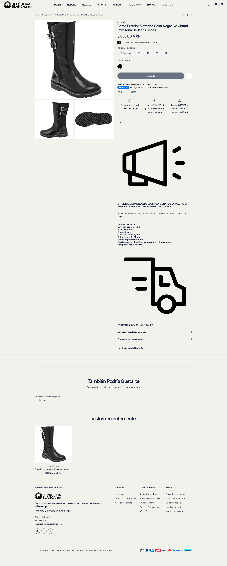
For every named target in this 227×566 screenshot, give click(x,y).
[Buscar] (208, 5)
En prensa (119, 494)
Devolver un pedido (174, 507)
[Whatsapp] (50, 531)
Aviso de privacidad (123, 502)
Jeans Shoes (122, 22)
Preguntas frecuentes (175, 494)
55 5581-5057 (41, 520)
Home (37, 15)
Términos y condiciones (125, 498)
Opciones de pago (174, 502)
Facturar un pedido (174, 511)
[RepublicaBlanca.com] (17, 4)
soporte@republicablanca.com (48, 524)
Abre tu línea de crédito (150, 498)
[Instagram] (37, 531)
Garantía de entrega (149, 494)
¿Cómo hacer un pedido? (177, 498)
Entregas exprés (147, 502)
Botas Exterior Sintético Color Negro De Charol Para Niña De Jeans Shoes (53, 469)
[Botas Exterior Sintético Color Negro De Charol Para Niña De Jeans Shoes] (53, 444)
